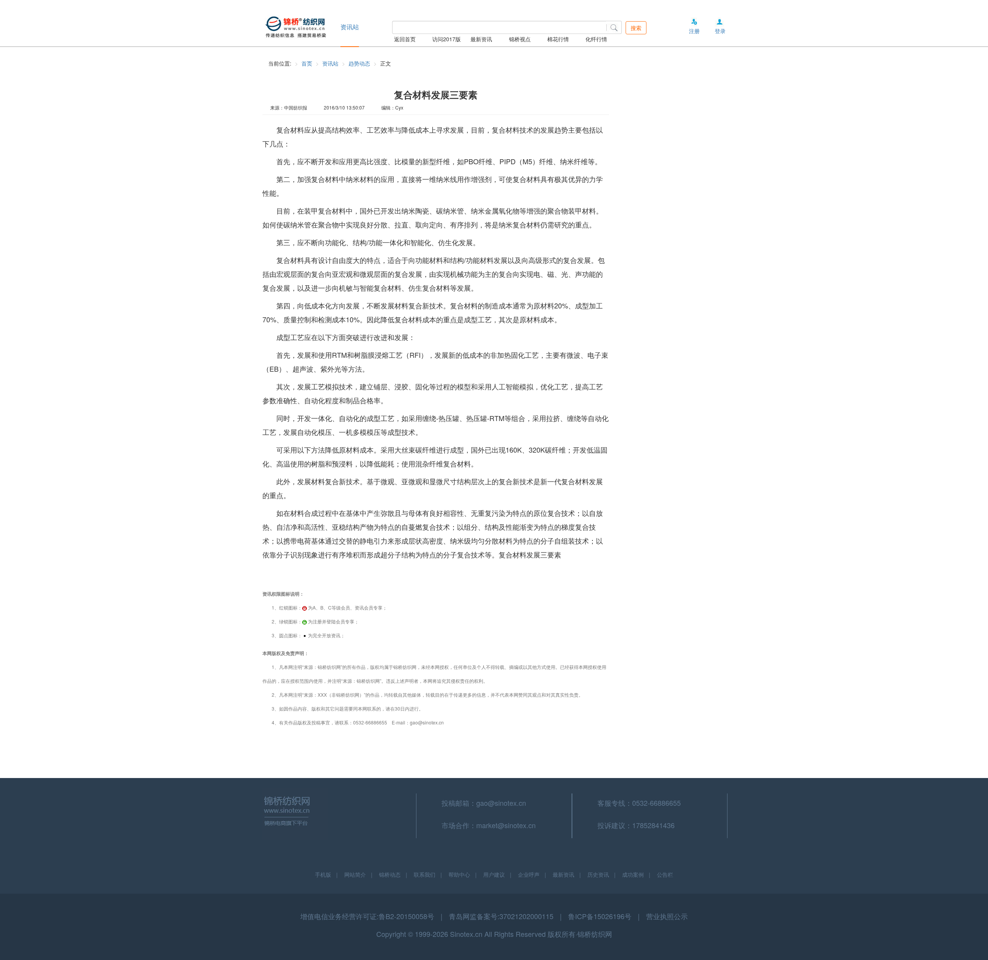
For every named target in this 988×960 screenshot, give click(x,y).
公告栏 (665, 874)
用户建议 (494, 874)
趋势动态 (359, 63)
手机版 (323, 874)
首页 (306, 63)
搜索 (636, 28)
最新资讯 (481, 39)
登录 (720, 31)
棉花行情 (558, 39)
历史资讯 (598, 874)
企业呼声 (529, 874)
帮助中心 (459, 874)
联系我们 (424, 874)
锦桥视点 (520, 39)
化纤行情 (596, 39)
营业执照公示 (667, 916)
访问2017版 (446, 39)
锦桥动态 (390, 874)
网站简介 (355, 874)
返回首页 (405, 39)
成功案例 (633, 874)
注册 (694, 31)
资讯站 (330, 63)
